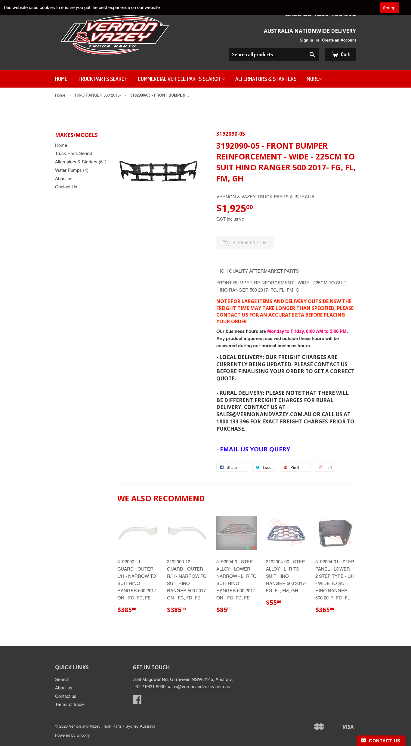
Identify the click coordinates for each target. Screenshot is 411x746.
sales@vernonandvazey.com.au (198, 686)
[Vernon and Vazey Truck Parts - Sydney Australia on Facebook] (137, 701)
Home (61, 79)
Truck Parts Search (103, 79)
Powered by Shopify (72, 735)
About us (64, 178)
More (313, 79)
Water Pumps (71, 170)
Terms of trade (69, 704)
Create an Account (339, 40)
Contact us (65, 696)
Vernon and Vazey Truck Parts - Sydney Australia (112, 726)
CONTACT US (383, 740)
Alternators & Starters (265, 79)
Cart (345, 54)
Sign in (306, 40)
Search (62, 679)
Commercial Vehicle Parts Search (179, 79)
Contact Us (66, 186)
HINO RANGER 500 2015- (98, 95)
